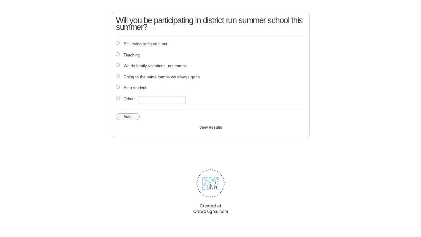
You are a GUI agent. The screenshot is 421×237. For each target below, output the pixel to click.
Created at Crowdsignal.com (210, 208)
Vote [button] (128, 116)
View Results (210, 127)
